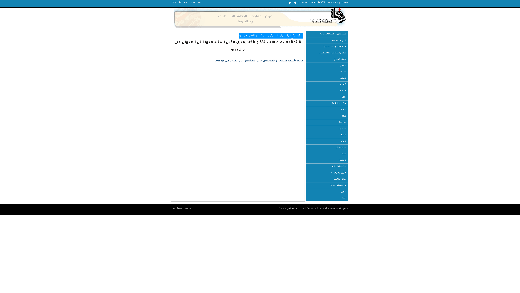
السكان (342, 129)
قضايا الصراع (340, 59)
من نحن (187, 208)
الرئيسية (297, 35)
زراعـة (343, 97)
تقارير (343, 192)
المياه (343, 141)
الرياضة (342, 160)
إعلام (344, 116)
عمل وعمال (341, 147)
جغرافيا (342, 122)
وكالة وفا (344, 3)
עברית (321, 2)
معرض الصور (333, 3)
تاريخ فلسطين (339, 40)
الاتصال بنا (178, 208)
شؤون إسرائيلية (338, 173)
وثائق (344, 198)
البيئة (344, 154)
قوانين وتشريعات (338, 185)
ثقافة (343, 110)
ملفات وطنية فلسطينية (334, 47)
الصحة (343, 72)
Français (303, 3)
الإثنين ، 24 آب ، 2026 (180, 3)
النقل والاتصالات (338, 166)
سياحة (343, 91)
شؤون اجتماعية (339, 103)
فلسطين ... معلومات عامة (333, 34)
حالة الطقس (196, 3)
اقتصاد (343, 84)
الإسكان (342, 135)
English (312, 3)
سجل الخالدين (339, 179)
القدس (343, 66)
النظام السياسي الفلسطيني (332, 53)
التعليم (343, 78)
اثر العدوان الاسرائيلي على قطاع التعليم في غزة (265, 35)
